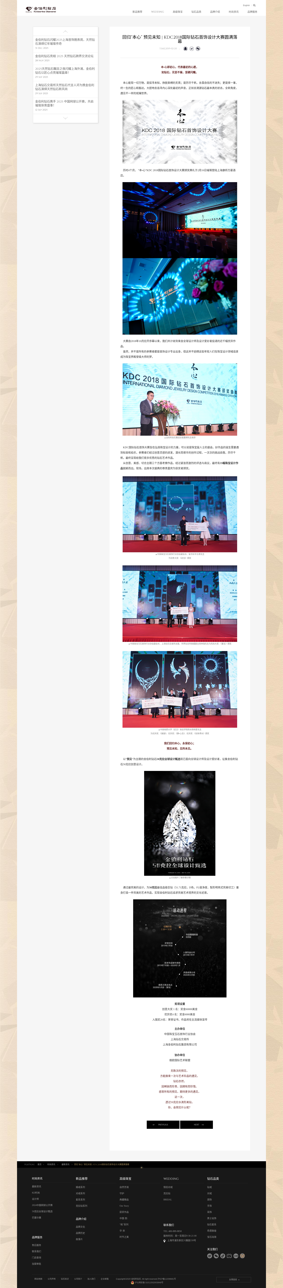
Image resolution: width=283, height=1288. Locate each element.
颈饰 (209, 1199)
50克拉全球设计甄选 (42, 1211)
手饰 (209, 1206)
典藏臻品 (124, 1199)
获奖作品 (124, 1212)
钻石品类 (196, 12)
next (196, 1124)
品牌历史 (80, 1233)
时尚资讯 (234, 12)
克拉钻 (166, 1193)
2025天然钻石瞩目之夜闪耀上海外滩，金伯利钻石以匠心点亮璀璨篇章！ (65, 71)
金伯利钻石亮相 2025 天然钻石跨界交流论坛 (64, 56)
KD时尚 (36, 1193)
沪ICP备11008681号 (167, 1279)
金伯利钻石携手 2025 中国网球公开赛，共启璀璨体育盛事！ (64, 104)
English (246, 5)
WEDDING (157, 12)
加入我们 (91, 1279)
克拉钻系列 (81, 1206)
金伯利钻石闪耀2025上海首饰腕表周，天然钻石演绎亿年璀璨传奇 (65, 42)
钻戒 (209, 1187)
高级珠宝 (178, 12)
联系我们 (36, 1251)
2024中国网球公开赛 (42, 1205)
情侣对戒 (168, 1187)
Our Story (124, 1206)
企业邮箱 (105, 1279)
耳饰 (209, 1212)
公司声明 (52, 1279)
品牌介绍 (215, 12)
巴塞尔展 (36, 1217)
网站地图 (38, 1279)
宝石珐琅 (211, 1237)
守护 (122, 1193)
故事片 (79, 1239)
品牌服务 (252, 12)
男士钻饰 (211, 1218)
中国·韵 (123, 1218)
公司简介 (78, 1279)
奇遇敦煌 (211, 1231)
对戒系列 (80, 1193)
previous (163, 1124)
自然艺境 (124, 1187)
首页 (39, 1164)
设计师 (35, 1199)
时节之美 (124, 1237)
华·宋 (122, 1231)
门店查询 (36, 1257)
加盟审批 (36, 1264)
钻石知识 (65, 1279)
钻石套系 (211, 1224)
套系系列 (80, 1199)
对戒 (209, 1193)
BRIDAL (167, 1199)
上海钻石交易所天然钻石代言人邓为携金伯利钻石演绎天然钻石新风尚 (64, 87)
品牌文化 (80, 1227)
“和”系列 (124, 1224)
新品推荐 (137, 12)
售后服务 (36, 1245)
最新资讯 (65, 1164)
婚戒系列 (80, 1187)
